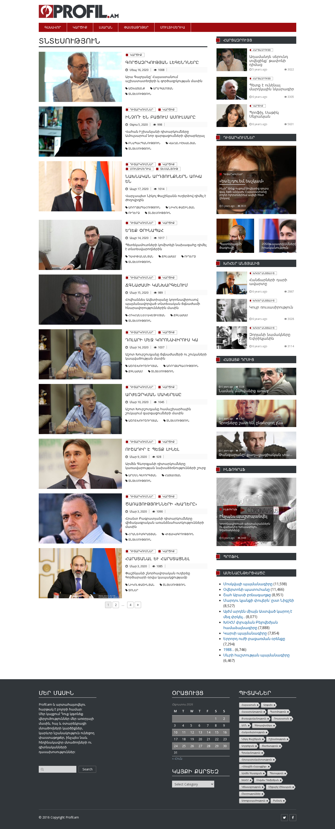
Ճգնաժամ (169, 256)
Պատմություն (278, 711)
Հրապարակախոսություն (257, 759)
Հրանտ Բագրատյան (142, 534)
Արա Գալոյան (163, 88)
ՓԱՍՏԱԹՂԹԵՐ (136, 27)
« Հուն (177, 758)
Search (87, 769)
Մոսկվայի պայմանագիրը (248, 583)
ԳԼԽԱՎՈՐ (52, 27)
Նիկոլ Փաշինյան (182, 207)
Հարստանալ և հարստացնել (157, 558)
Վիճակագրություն (179, 534)
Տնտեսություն (139, 94)
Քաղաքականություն (254, 718)
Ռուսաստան (281, 718)
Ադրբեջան (248, 746)
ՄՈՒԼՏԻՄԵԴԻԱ (172, 27)
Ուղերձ (134, 213)
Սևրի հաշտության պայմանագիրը (256, 655)
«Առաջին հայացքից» (254, 766)
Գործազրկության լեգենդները (162, 62)
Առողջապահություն (144, 207)
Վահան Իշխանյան (182, 143)
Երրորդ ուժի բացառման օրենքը (254, 638)
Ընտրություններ (251, 794)
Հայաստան (173, 475)
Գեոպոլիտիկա (263, 725)
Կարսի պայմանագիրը (245, 633)
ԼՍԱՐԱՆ (105, 27)
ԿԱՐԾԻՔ (80, 27)
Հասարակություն (252, 711)
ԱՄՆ (244, 725)
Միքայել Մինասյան (279, 787)
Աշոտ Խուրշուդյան (143, 366)
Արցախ (268, 705)
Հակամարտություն (253, 732)
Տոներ (133, 590)
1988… (228, 649)
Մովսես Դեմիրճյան (267, 780)
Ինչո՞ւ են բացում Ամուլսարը (160, 116)
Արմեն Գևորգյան (142, 475)
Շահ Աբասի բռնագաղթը (247, 594)
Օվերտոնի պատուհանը (246, 589)
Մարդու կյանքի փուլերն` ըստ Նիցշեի (258, 600)
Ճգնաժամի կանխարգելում (156, 285)
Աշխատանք (136, 88)
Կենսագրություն (251, 787)
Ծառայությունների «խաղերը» (161, 503)
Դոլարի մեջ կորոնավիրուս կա (161, 339)
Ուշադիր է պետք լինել (152, 449)
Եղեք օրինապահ (144, 230)
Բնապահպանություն (144, 143)
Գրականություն (251, 752)
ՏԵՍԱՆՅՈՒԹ (169, 169)
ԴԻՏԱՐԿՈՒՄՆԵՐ (141, 109)
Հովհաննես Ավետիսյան (146, 315)
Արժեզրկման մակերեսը (153, 394)
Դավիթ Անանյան (140, 256)
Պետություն (276, 773)
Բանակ (277, 800)
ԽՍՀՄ (245, 780)
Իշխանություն (277, 739)
